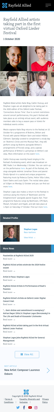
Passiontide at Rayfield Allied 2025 (18, 257)
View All (28, 354)
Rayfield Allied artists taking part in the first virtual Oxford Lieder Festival (26, 328)
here (37, 154)
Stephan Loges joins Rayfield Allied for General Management (24, 341)
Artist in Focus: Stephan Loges (16, 279)
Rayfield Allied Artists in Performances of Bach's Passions (24, 289)
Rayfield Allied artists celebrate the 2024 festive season (24, 268)
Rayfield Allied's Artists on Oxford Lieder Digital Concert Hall (24, 301)
